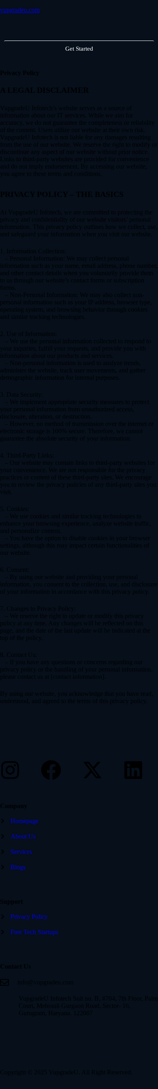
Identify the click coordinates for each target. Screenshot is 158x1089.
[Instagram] (10, 770)
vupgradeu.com (20, 9)
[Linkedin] (133, 770)
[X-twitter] (92, 770)
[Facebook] (51, 770)
